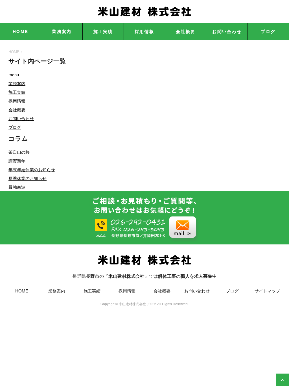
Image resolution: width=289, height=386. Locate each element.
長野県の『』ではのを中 (144, 276)
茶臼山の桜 (19, 152)
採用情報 (144, 31)
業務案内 (61, 31)
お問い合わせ (227, 31)
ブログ (268, 31)
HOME (20, 31)
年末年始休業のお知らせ (31, 169)
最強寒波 (16, 187)
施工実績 (103, 31)
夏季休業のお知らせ (27, 178)
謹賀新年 (16, 161)
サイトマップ (267, 291)
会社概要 (185, 31)
